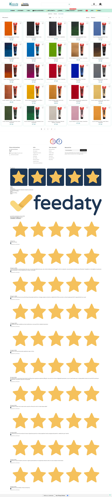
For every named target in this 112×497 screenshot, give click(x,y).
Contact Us (35, 154)
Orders (50, 151)
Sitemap (35, 156)
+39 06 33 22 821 (15, 154)
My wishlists (51, 157)
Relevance (100, 17)
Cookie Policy (36, 161)
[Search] (69, 4)
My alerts (51, 159)
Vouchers (51, 156)
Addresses (51, 154)
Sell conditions (36, 149)
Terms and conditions (37, 163)
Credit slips (51, 152)
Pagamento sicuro (37, 152)
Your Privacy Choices (60, 495)
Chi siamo (35, 151)
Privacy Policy (36, 159)
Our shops (35, 157)
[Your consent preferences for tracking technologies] (110, 495)
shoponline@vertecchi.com (16, 153)
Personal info (52, 149)
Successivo (18, 218)
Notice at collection (49, 495)
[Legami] (86, 10)
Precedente (13, 218)
